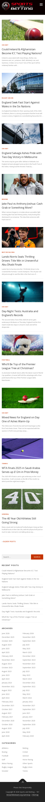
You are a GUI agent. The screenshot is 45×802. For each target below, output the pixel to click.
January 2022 (28, 702)
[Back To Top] (22, 782)
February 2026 (28, 633)
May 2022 (26, 694)
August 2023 (7, 671)
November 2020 (29, 721)
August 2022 (7, 690)
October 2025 (7, 641)
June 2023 (5, 675)
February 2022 (7, 702)
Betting (25, 748)
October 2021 (7, 709)
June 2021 (26, 713)
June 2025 (5, 648)
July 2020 (26, 728)
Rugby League (7, 767)
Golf (3, 759)
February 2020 (28, 736)
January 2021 (28, 717)
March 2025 (27, 652)
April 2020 (5, 736)
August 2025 (7, 645)
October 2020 (7, 724)
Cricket (5, 45)
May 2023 (26, 675)
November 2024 (8, 660)
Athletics (5, 748)
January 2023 (7, 683)
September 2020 (29, 724)
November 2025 (29, 637)
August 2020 (7, 728)
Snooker (5, 771)
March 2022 (27, 698)
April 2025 (5, 652)
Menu (41, 4)
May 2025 (26, 648)
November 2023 (29, 664)
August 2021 (7, 713)
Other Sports (28, 763)
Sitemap (35, 795)
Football (6, 360)
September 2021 (29, 709)
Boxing (5, 199)
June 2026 (5, 633)
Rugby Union (7, 98)
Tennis (5, 463)
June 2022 (5, 694)
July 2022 (26, 690)
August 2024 (7, 664)
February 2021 (7, 717)
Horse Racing (28, 759)
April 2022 (5, 698)
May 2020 (26, 732)
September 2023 (29, 667)
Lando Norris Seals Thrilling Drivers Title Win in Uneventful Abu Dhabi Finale (20, 260)
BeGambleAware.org (14, 795)
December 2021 (8, 705)
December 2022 (29, 683)
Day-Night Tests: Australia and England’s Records (21, 611)
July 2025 (26, 645)
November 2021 (29, 705)
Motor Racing (8, 252)
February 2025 (7, 656)
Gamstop (26, 795)
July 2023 (26, 671)
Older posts (9, 541)
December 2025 (8, 637)
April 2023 (5, 679)
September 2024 (29, 660)
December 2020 (8, 721)
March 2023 (27, 679)
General (5, 514)
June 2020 (5, 732)
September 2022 (29, 686)
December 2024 (29, 656)
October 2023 (7, 667)
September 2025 (29, 641)
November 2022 (8, 686)
